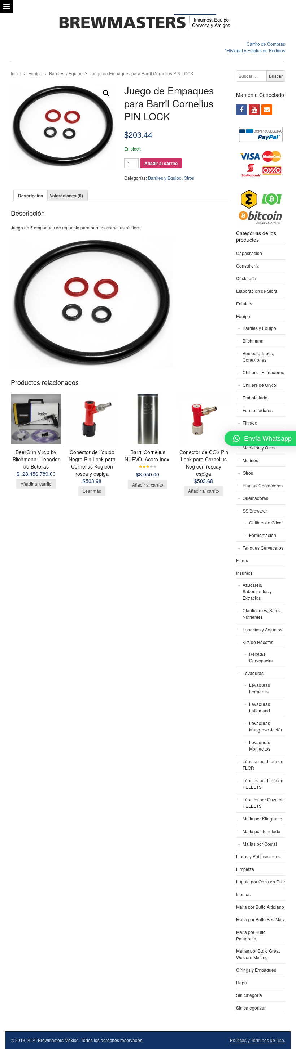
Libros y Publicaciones (258, 856)
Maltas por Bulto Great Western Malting (258, 954)
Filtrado (250, 423)
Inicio (16, 73)
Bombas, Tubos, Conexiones (258, 356)
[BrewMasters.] (148, 23)
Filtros (242, 560)
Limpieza (245, 869)
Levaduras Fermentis (259, 688)
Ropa (241, 982)
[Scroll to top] (282, 1045)
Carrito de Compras (266, 44)
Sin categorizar (251, 1007)
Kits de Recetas (258, 642)
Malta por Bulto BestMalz (260, 919)
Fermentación (262, 535)
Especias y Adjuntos (262, 629)
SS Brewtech (255, 510)
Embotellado (255, 397)
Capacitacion (249, 253)
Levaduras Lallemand (259, 707)
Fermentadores (258, 410)
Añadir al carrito (161, 163)
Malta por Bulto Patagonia (251, 935)
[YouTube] (254, 109)
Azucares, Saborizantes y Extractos (257, 591)
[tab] (30, 195)
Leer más (92, 491)
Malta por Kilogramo (262, 818)
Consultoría (247, 266)
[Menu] (6, 6)
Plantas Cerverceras (263, 485)
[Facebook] (241, 109)
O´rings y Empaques (256, 970)
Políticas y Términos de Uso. (257, 1040)
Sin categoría (249, 995)
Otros (189, 178)
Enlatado (245, 303)
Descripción (30, 195)
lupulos (243, 894)
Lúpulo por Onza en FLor (260, 881)
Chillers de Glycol (260, 385)
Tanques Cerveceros (263, 548)
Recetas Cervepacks (261, 657)
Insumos (244, 573)
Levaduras (253, 673)
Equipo (35, 73)
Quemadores (255, 498)
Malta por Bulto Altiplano (260, 907)
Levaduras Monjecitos (259, 745)
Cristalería (246, 278)
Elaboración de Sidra (257, 291)
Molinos (250, 460)
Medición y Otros (259, 447)
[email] (266, 109)
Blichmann (253, 340)
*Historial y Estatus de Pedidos (255, 50)
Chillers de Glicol (266, 522)
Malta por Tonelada (261, 831)
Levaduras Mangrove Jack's (265, 726)
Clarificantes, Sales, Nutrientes (262, 613)
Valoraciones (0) (66, 195)
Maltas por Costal (260, 844)
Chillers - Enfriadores (263, 372)
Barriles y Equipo (66, 73)
